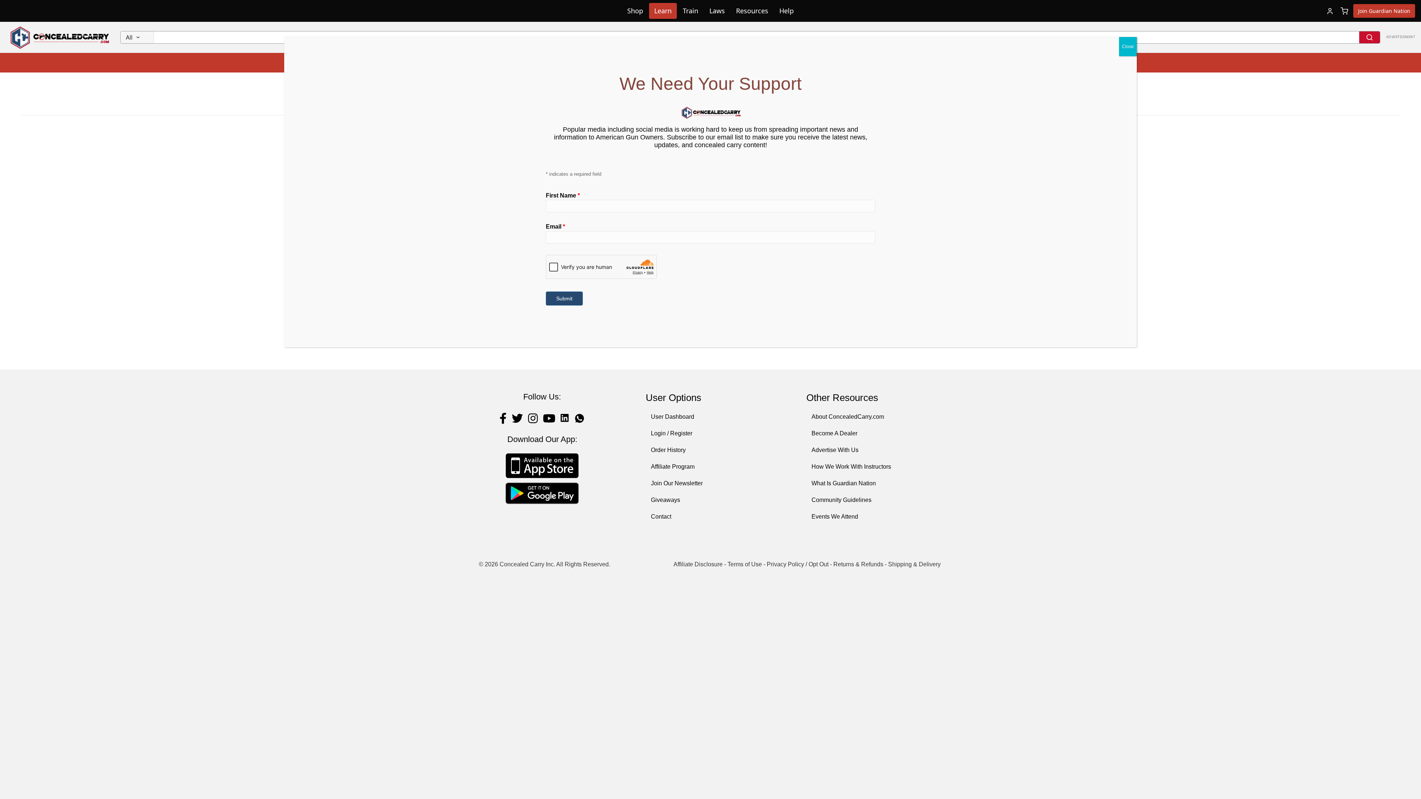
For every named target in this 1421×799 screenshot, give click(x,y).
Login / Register (671, 433)
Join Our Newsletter (677, 483)
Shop (635, 10)
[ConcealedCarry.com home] (60, 37)
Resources (752, 10)
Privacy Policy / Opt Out (798, 564)
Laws (717, 10)
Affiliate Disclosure (698, 564)
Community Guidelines (841, 500)
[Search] (1369, 37)
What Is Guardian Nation (844, 483)
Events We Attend (835, 516)
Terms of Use (745, 564)
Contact (661, 516)
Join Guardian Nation (1384, 10)
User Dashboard (672, 417)
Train (690, 10)
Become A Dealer (834, 433)
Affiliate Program (673, 466)
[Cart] (1344, 11)
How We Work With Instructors (851, 466)
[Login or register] (1330, 11)
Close (1128, 46)
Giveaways (665, 500)
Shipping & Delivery (914, 564)
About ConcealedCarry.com (848, 417)
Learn (663, 10)
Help (786, 10)
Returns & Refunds (858, 564)
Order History (668, 450)
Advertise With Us (835, 450)
